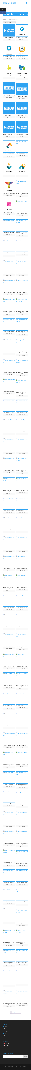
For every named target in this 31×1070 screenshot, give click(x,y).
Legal (5, 1033)
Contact (6, 1036)
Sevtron (15, 1068)
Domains (6, 1029)
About (5, 1031)
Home (5, 1026)
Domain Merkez (9, 1066)
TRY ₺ (3, 12)
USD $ (3, 9)
